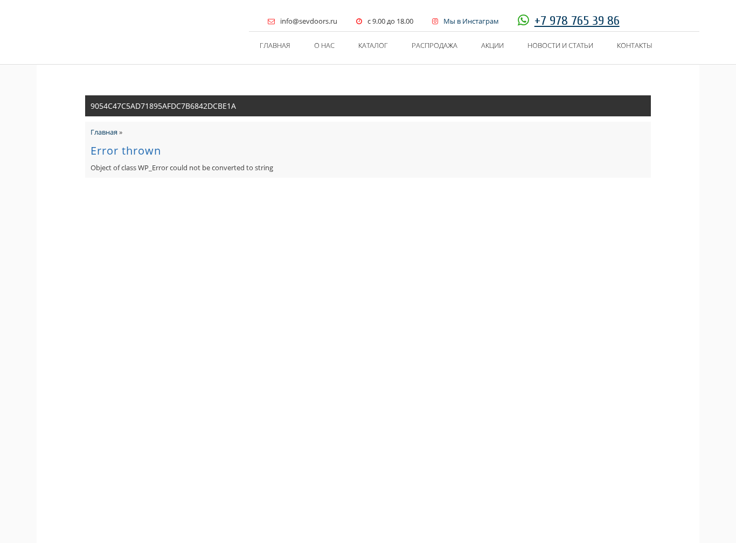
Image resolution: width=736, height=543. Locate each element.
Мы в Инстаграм (471, 21)
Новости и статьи (560, 45)
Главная (275, 45)
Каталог (373, 45)
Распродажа (434, 45)
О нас (324, 45)
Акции (492, 45)
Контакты (634, 45)
